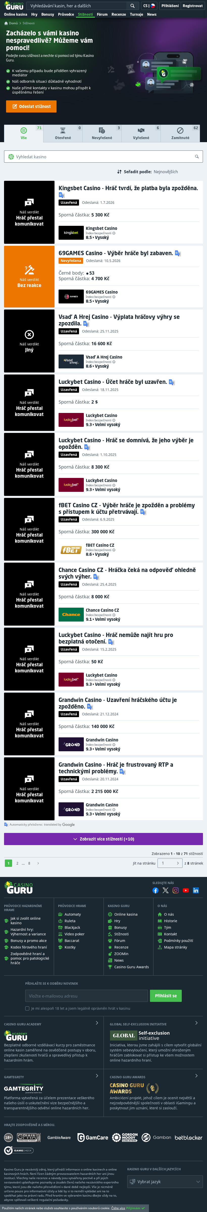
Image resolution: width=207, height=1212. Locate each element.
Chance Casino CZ (102, 610)
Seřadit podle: (138, 171)
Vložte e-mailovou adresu (48, 992)
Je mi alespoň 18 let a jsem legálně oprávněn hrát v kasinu (80, 1008)
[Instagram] (176, 890)
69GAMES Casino (102, 292)
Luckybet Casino (101, 415)
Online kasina (15, 14)
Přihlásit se (166, 996)
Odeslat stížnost (35, 106)
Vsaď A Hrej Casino (104, 357)
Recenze (119, 14)
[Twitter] (166, 890)
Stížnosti (85, 14)
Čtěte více (118, 1208)
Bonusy (47, 14)
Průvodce (66, 14)
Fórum (102, 14)
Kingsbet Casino (101, 228)
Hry (34, 14)
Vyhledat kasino (31, 156)
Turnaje (136, 14)
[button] (62, 194)
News (152, 14)
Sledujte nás (163, 883)
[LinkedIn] (196, 890)
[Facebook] (155, 890)
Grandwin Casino (102, 740)
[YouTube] (186, 890)
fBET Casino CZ (100, 545)
